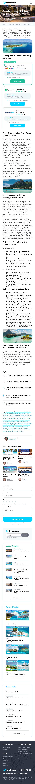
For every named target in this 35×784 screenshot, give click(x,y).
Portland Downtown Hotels (25, 457)
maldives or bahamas (16, 423)
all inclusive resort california (22, 412)
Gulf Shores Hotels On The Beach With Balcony (21, 571)
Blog (8, 7)
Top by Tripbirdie (8, 756)
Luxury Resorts (22, 757)
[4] (13, 502)
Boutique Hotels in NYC (21, 585)
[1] (4, 502)
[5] (16, 502)
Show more (17, 598)
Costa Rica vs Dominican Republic (14, 640)
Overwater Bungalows (25, 753)
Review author (11, 19)
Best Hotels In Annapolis (13, 728)
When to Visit (7, 747)
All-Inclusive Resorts (25, 470)
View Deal (17, 81)
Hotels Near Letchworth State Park (17, 705)
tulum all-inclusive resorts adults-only (14, 413)
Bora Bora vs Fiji (19, 564)
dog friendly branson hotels (16, 414)
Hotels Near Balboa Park (13, 716)
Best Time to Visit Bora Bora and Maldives (14, 24)
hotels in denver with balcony (12, 418)
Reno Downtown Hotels (21, 551)
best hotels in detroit (17, 420)
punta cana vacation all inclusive (18, 428)
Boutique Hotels (18, 583)
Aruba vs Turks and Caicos (9, 475)
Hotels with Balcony (19, 568)
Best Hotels (17, 576)
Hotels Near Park (10, 703)
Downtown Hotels (25, 452)
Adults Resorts (9, 452)
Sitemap (5, 765)
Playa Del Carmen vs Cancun (16, 674)
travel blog (9, 412)
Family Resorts (22, 749)
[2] (7, 502)
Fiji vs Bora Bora (11, 658)
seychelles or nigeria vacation (12, 429)
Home (4, 7)
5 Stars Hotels (9, 709)
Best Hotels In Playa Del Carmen (21, 579)
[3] (10, 502)
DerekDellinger (25, 479)
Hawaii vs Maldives (12, 624)
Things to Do (6, 749)
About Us (5, 760)
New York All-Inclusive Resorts (24, 475)
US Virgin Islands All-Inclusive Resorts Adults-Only (10, 458)
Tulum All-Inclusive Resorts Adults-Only (16, 698)
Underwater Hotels (24, 759)
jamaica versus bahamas (22, 416)
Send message (17, 519)
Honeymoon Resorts (19, 589)
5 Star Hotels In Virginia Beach (15, 722)
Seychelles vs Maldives (13, 692)
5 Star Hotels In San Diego (14, 711)
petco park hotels (17, 431)
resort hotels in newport (14, 425)
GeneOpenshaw (10, 463)
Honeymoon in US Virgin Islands (21, 592)
